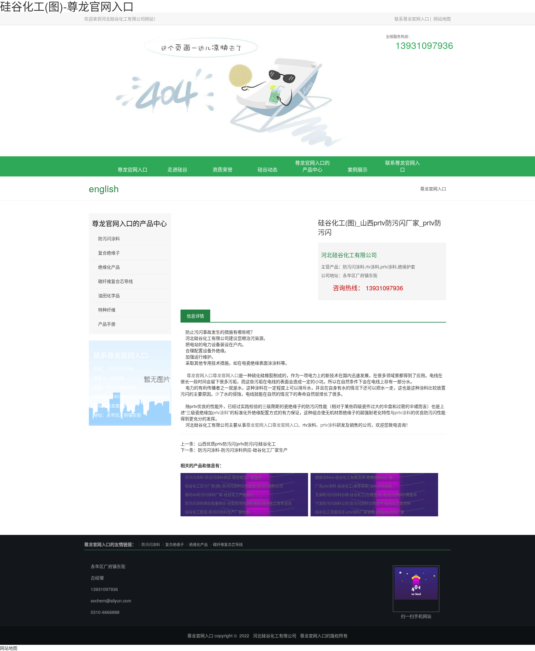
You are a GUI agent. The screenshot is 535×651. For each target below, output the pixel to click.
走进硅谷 (177, 169)
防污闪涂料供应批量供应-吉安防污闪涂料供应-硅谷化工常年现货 (238, 503)
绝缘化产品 (109, 267)
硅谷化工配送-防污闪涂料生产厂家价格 (217, 511)
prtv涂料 (220, 412)
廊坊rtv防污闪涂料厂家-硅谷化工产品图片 (219, 494)
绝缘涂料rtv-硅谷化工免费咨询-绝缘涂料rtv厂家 (354, 477)
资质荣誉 (223, 169)
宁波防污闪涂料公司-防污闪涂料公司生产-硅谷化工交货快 (363, 503)
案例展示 (358, 169)
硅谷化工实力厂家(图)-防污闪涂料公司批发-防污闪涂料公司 (234, 485)
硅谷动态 (267, 169)
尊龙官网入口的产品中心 (312, 166)
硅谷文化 (177, 213)
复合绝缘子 (312, 206)
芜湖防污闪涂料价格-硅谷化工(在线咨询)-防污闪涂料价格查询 (366, 494)
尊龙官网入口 (132, 169)
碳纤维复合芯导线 (115, 281)
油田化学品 (109, 295)
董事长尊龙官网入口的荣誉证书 (222, 203)
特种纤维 (106, 309)
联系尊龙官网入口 (411, 18)
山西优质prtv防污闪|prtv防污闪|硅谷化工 (237, 444)
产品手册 (106, 324)
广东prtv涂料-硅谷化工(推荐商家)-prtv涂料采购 (353, 485)
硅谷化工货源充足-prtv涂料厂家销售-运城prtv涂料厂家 (359, 511)
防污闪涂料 (109, 238)
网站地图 (442, 18)
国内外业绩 (357, 213)
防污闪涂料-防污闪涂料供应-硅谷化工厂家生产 (243, 450)
